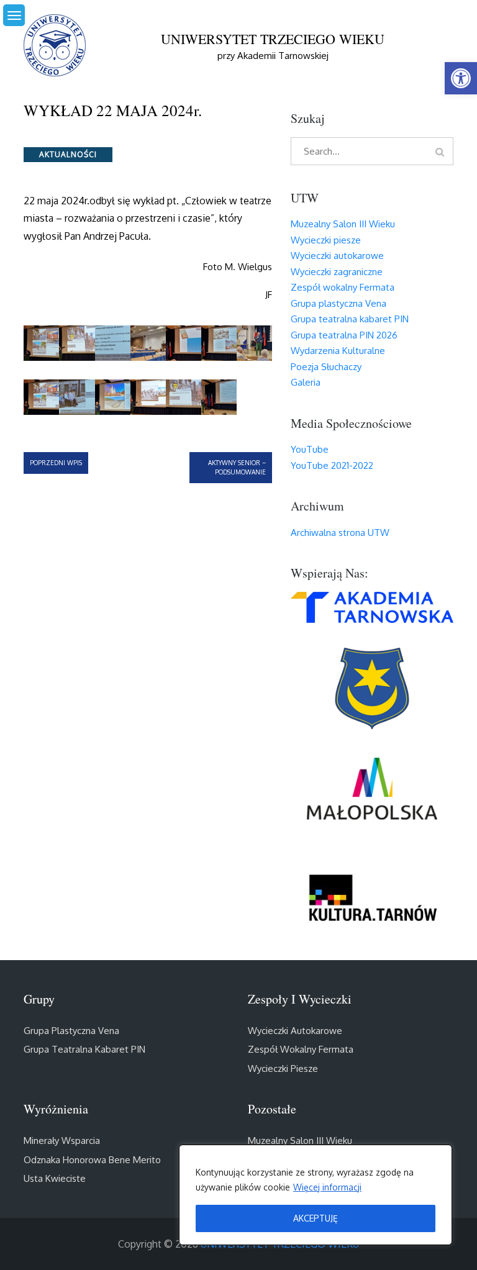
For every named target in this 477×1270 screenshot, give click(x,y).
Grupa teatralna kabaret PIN (350, 319)
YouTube (310, 449)
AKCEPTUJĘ (315, 1218)
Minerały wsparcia (62, 1140)
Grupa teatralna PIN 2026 (344, 335)
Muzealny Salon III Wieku (343, 224)
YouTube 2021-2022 (332, 465)
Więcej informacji (327, 1187)
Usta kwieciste (55, 1178)
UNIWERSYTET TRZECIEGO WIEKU (272, 39)
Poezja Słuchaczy (326, 367)
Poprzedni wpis (56, 462)
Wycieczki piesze (326, 240)
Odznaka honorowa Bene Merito (92, 1160)
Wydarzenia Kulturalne (338, 350)
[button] (461, 78)
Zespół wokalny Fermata (342, 287)
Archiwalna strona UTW (340, 532)
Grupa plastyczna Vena (338, 303)
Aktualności (68, 154)
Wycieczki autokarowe (337, 255)
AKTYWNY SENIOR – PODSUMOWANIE (237, 467)
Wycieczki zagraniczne (337, 272)
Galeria (305, 382)
